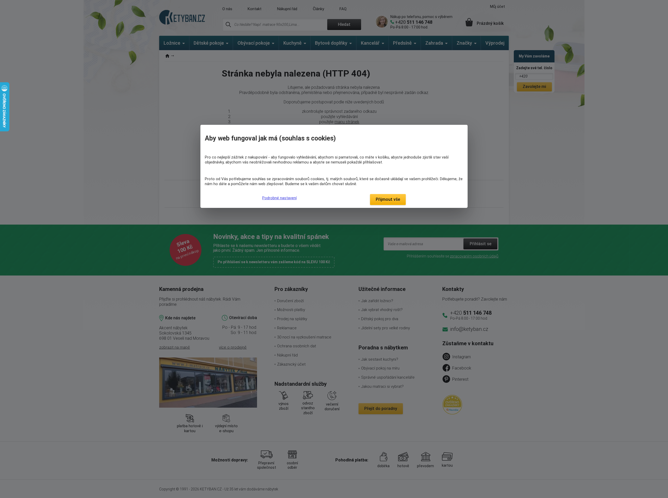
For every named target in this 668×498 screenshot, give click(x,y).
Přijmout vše (388, 199)
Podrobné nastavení (279, 198)
